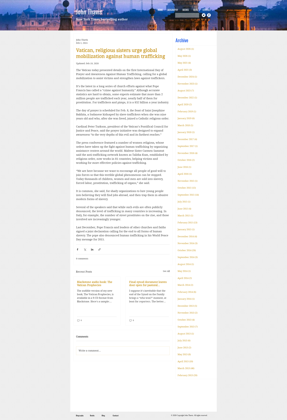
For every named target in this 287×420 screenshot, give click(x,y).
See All (166, 271)
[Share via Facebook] (77, 249)
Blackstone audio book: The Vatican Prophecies (94, 283)
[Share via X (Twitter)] (84, 249)
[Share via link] (99, 249)
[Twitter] (204, 15)
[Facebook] (209, 15)
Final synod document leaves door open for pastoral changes (148, 283)
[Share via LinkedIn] (92, 249)
